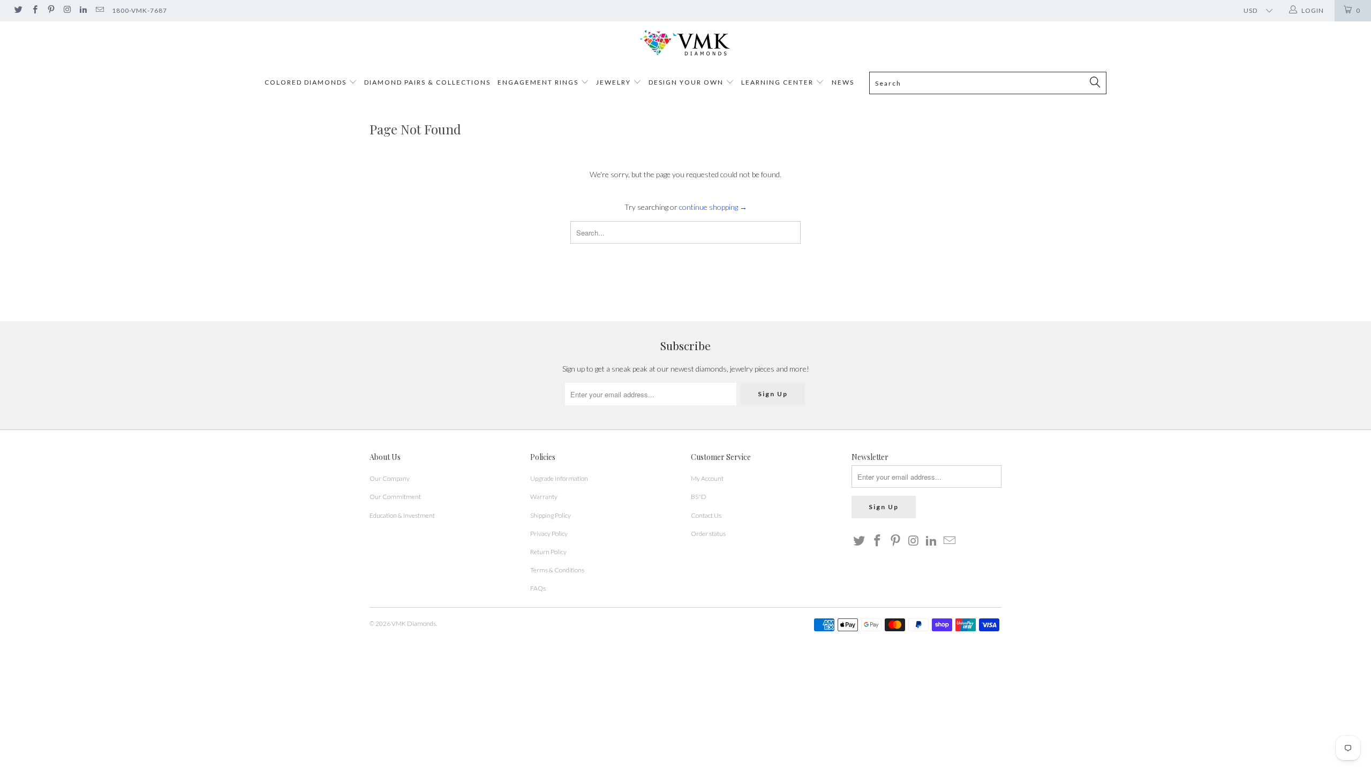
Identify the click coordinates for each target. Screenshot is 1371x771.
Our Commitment (395, 497)
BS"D (698, 497)
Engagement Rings (538, 82)
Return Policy (548, 552)
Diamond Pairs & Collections (427, 82)
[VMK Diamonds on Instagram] (66, 10)
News (843, 82)
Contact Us (706, 515)
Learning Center (778, 82)
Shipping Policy (550, 515)
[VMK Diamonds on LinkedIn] (82, 10)
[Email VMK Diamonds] (98, 10)
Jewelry (613, 82)
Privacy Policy (549, 534)
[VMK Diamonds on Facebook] (34, 10)
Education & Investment (402, 515)
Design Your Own (686, 82)
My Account (707, 478)
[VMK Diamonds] (685, 43)
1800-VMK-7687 (139, 10)
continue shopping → (713, 206)
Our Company (390, 478)
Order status (708, 534)
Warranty (544, 497)
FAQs (538, 588)
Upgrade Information (559, 478)
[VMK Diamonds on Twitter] (17, 10)
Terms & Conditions (557, 570)
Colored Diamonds (305, 82)
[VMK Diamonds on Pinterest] (50, 10)
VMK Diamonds (413, 623)
